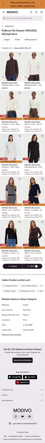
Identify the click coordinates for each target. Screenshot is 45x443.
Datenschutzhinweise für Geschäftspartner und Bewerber (22, 439)
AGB (5, 436)
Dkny (4, 325)
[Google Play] (15, 377)
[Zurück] (3, 4)
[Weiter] (42, 4)
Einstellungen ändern (16, 436)
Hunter (25, 305)
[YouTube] (22, 416)
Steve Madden (28, 330)
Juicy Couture (7, 310)
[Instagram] (15, 416)
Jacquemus (6, 320)
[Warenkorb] (41, 12)
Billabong (5, 305)
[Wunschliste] (36, 12)
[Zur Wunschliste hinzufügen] (19, 54)
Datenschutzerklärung (32, 436)
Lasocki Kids (6, 330)
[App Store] (30, 377)
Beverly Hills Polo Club (10, 315)
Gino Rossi (27, 310)
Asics (25, 320)
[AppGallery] (22, 382)
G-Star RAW (28, 325)
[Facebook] (29, 416)
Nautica (26, 315)
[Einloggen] (31, 12)
